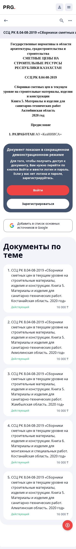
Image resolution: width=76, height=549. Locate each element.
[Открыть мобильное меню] (69, 7)
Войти (38, 190)
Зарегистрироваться (38, 204)
